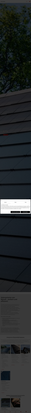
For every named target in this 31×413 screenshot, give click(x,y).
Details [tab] (15, 202)
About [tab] (25, 202)
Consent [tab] (5, 202)
